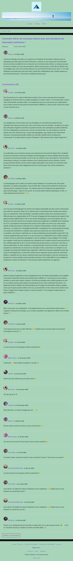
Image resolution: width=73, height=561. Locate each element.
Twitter (36, 551)
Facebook (30, 551)
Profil (44, 24)
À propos (20, 544)
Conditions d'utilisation (31, 544)
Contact (58, 544)
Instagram (43, 551)
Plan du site (36, 558)
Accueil (29, 24)
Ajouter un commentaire (11, 535)
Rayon (11, 46)
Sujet (8, 31)
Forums (37, 24)
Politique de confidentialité (47, 544)
